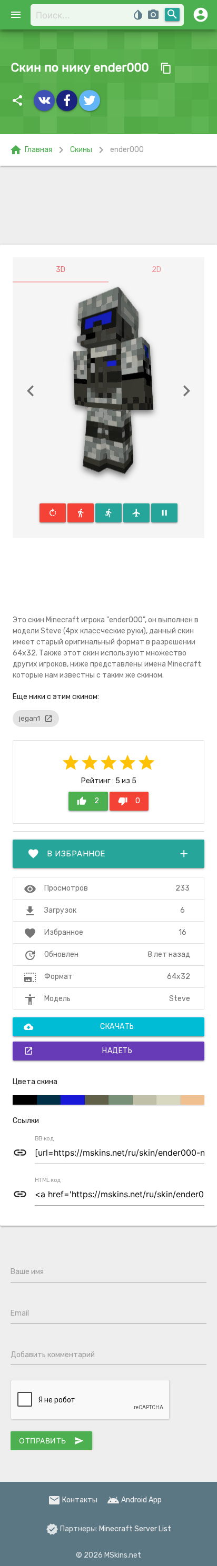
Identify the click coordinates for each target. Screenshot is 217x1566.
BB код (44, 1139)
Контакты (72, 1500)
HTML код (48, 1180)
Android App (134, 1500)
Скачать (79, 1027)
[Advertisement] (108, 205)
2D (156, 269)
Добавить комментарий (53, 1354)
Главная (30, 150)
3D (60, 269)
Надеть (78, 1051)
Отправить (51, 1441)
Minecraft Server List (135, 1528)
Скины (81, 149)
